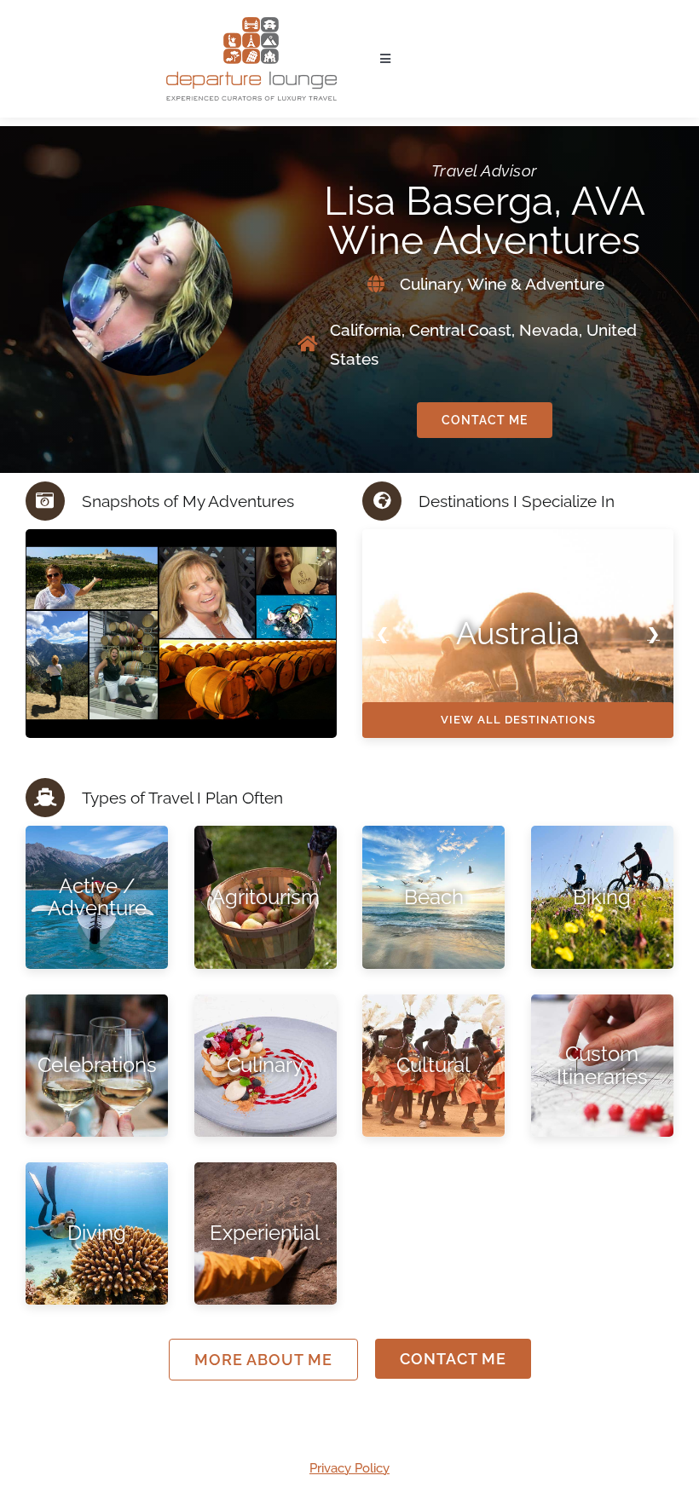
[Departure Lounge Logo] (251, 23)
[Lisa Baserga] (323, 633)
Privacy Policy (349, 1468)
